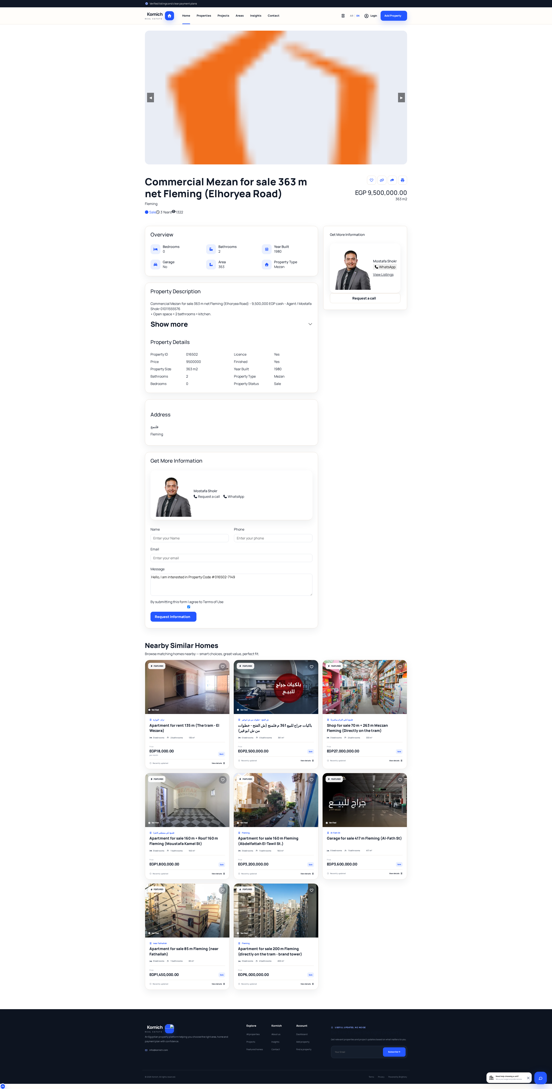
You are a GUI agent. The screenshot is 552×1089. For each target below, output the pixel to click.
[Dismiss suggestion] (528, 1077)
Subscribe (393, 1051)
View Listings (383, 274)
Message (158, 569)
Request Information (172, 616)
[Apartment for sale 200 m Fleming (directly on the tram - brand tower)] (276, 911)
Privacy (381, 1076)
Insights (255, 15)
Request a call (209, 496)
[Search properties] (343, 15)
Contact (273, 15)
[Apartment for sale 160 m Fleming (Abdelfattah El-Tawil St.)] (276, 800)
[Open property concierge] (540, 1078)
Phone (239, 529)
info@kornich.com (158, 1049)
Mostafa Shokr (205, 491)
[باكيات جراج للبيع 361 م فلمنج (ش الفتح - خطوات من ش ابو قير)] (276, 687)
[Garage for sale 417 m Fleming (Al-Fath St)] (365, 800)
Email (155, 549)
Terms (371, 1076)
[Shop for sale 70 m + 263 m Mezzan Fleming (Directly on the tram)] (365, 687)
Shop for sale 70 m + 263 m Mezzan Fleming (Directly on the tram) (357, 728)
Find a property (303, 1049)
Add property (302, 1041)
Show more (169, 324)
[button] (370, 15)
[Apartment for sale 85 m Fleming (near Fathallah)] (187, 911)
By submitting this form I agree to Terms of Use (187, 601)
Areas (240, 15)
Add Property (392, 15)
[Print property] (402, 180)
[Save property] (371, 180)
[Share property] (392, 180)
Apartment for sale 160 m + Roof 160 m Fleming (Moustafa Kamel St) (183, 841)
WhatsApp (236, 496)
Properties (204, 15)
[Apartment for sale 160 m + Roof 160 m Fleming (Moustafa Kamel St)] (187, 800)
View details (217, 763)
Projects (223, 15)
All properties (253, 1034)
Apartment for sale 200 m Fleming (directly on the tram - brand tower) (270, 951)
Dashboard (301, 1034)
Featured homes (254, 1049)
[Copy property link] (381, 180)
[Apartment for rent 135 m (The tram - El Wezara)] (187, 687)
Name (155, 529)
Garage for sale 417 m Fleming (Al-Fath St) (364, 838)
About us (275, 1034)
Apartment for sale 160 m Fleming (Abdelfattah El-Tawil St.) (268, 841)
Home (186, 15)
